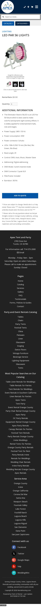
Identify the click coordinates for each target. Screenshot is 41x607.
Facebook (22, 547)
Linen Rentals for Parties (20, 396)
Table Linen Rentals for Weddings (20, 381)
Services (20, 288)
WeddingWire (23, 572)
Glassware (20, 342)
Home (20, 281)
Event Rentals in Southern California (20, 392)
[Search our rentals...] (3, 17)
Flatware (20, 335)
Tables (20, 317)
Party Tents (20, 324)
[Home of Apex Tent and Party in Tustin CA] (7, 7)
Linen (20, 338)
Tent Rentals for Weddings (20, 389)
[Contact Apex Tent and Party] (28, 7)
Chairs (20, 320)
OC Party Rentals (20, 418)
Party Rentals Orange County (20, 436)
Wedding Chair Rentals (20, 462)
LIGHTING (6, 31)
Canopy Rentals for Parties (20, 429)
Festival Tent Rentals (20, 433)
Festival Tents (20, 327)
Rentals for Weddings (20, 458)
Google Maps (23, 560)
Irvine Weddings (20, 440)
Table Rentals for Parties (21, 385)
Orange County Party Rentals (20, 447)
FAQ (20, 295)
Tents (20, 368)
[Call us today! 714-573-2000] (25, 7)
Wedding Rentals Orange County (20, 469)
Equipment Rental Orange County (20, 422)
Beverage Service (20, 357)
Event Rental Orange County (20, 407)
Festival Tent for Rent (20, 451)
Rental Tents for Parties (20, 444)
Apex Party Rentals (20, 425)
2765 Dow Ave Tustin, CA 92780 (20, 242)
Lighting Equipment (20, 360)
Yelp (19, 566)
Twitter (21, 553)
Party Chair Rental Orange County (20, 411)
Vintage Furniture (20, 353)
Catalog (20, 284)
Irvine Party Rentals (20, 465)
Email (21, 252)
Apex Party (20, 414)
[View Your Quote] (32, 7)
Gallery (21, 292)
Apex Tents (20, 400)
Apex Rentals (20, 473)
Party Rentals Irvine (20, 454)
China (20, 331)
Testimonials (20, 299)
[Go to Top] (38, 604)
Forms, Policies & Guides (20, 302)
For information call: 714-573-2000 (20, 249)
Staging (20, 346)
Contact (20, 306)
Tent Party (20, 403)
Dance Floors (20, 349)
